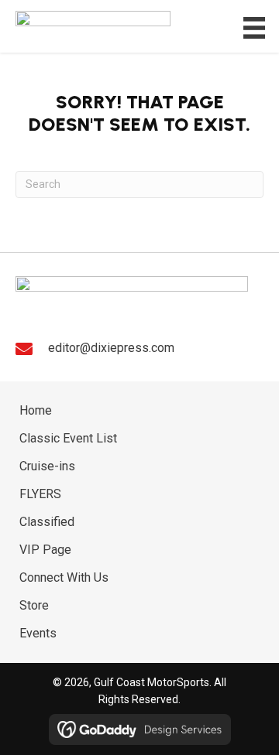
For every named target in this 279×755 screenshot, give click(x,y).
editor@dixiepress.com (111, 347)
